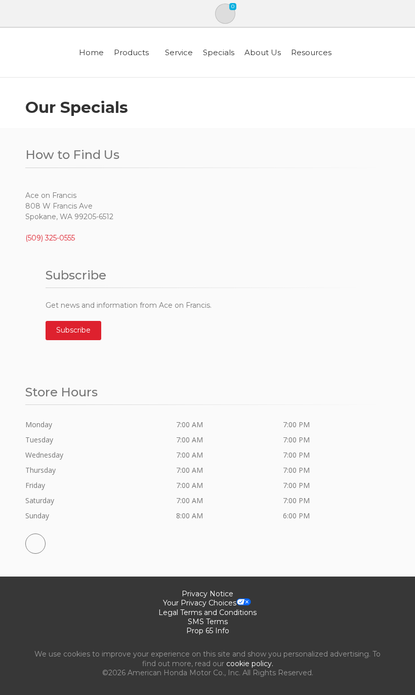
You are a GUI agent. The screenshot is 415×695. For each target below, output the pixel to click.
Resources (311, 52)
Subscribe (73, 330)
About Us (262, 52)
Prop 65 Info (207, 630)
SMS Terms (208, 621)
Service (179, 52)
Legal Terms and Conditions (207, 612)
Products (131, 52)
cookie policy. (249, 663)
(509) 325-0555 (50, 237)
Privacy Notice (207, 593)
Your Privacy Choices (199, 602)
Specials (218, 52)
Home (91, 52)
